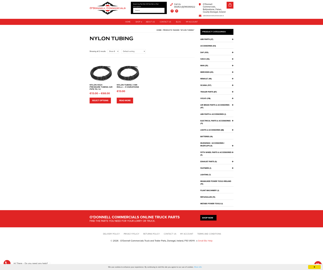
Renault (204, 79)
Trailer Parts (206, 92)
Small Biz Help (205, 240)
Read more (125, 100)
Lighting (204, 175)
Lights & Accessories (210, 130)
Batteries (204, 137)
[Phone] (7, 263)
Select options (100, 100)
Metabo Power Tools (210, 204)
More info (198, 267)
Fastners (204, 168)
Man (202, 66)
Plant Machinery (208, 190)
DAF (202, 52)
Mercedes (205, 72)
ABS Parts (205, 39)
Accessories (206, 46)
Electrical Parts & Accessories (215, 121)
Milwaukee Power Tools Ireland (215, 181)
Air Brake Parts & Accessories (214, 105)
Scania (203, 85)
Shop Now (207, 218)
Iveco (203, 59)
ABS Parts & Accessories (212, 114)
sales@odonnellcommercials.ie (213, 16)
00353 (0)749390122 (184, 5)
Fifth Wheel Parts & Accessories (215, 152)
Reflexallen (206, 197)
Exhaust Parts (207, 162)
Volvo (203, 98)
